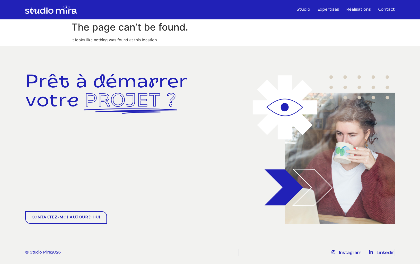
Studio (303, 9)
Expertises (328, 9)
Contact (386, 9)
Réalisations (358, 9)
